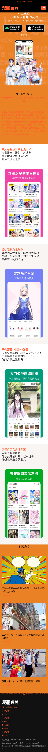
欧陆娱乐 (11, 693)
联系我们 (5, 721)
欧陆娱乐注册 (38, 693)
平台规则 (5, 728)
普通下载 (24, 35)
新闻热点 (24, 1)
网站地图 (30, 1)
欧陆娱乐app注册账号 (29, 693)
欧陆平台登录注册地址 (19, 693)
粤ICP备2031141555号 (10, 743)
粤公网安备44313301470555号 (13, 740)
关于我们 (18, 1)
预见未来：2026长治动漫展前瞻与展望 (21, 681)
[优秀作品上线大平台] (24, 303)
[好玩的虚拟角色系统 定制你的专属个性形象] (24, 203)
